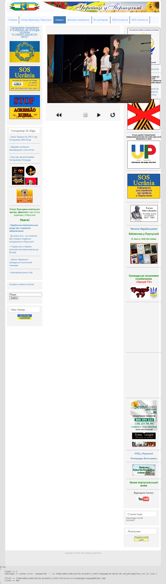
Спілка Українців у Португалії (36, 19)
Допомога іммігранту (78, 19)
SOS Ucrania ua (139, 19)
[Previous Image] (59, 118)
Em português (101, 19)
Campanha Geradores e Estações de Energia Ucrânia (24, 30)
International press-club (22, 272)
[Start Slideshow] (99, 118)
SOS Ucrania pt (120, 19)
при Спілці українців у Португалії (25, 212)
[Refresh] (112, 118)
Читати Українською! (143, 228)
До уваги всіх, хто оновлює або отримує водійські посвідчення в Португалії (23, 239)
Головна (12, 19)
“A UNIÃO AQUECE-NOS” (24, 35)
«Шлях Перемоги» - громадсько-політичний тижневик (20, 262)
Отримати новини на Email (21, 284)
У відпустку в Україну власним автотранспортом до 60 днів (23, 249)
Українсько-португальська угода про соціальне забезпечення (23, 228)
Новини (59, 19)
